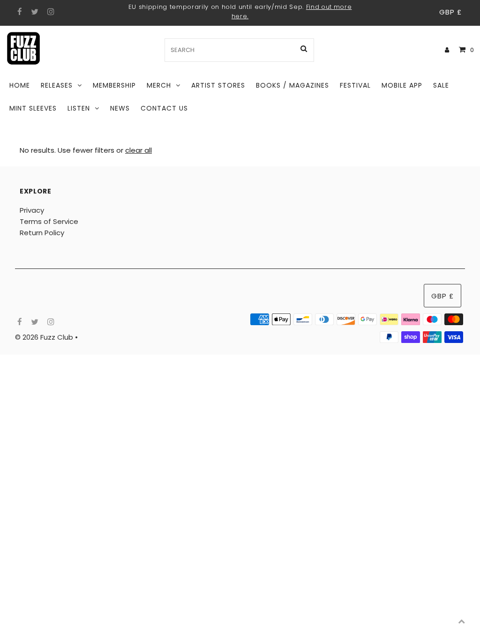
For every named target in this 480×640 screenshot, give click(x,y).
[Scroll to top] (461, 621)
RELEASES (57, 85)
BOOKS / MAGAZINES (292, 85)
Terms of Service (49, 221)
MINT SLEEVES (33, 108)
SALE (441, 85)
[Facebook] (18, 12)
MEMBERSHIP (114, 85)
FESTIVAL (355, 85)
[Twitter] (33, 12)
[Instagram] (49, 12)
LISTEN (79, 108)
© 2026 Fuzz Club (45, 337)
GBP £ (450, 12)
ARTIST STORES (218, 85)
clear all (138, 150)
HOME (19, 85)
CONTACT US (164, 108)
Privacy (32, 210)
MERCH (159, 85)
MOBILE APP (402, 85)
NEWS (120, 108)
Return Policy (42, 233)
